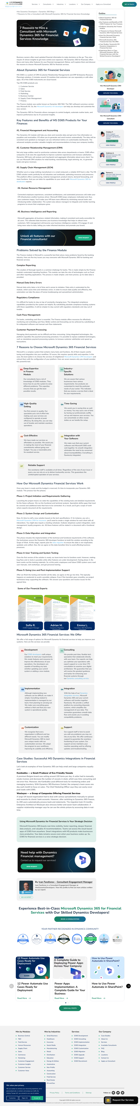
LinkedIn (28, 892)
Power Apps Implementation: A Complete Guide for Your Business (70, 988)
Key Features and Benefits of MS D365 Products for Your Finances (111, 23)
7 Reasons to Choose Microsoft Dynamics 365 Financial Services (111, 32)
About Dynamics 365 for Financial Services (108, 19)
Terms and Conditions (72, 1093)
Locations (72, 4)
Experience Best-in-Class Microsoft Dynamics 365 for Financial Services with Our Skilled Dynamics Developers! (110, 53)
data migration (58, 542)
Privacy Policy (54, 1093)
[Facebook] (113, 1092)
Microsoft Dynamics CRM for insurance (31, 520)
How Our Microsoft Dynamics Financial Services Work (110, 36)
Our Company (85, 4)
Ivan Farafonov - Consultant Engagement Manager (65, 882)
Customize (12, 1098)
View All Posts (70, 1008)
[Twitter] (118, 1092)
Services (35, 4)
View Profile (110, 145)
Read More (22, 998)
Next (94, 610)
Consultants (47, 4)
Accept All (37, 1098)
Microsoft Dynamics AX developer (50, 106)
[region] (25, 1092)
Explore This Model (110, 93)
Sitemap (88, 1093)
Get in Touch (129, 4)
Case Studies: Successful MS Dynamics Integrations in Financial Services (110, 46)
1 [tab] (66, 1003)
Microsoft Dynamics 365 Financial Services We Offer (109, 41)
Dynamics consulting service (78, 678)
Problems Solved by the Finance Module (111, 27)
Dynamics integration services (76, 694)
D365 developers (34, 654)
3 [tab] (71, 1003)
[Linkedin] (122, 1092)
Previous (19, 610)
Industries (60, 4)
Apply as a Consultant (103, 4)
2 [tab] (69, 1003)
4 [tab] (74, 1003)
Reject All (25, 1098)
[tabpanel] (33, 979)
